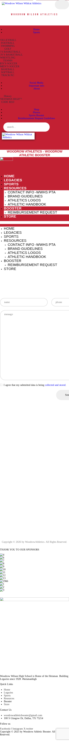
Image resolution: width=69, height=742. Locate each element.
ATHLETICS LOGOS (24, 200)
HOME (9, 176)
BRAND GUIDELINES (25, 196)
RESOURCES (15, 188)
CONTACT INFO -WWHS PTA (32, 192)
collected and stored (55, 385)
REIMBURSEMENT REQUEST (32, 212)
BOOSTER (13, 208)
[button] (34, 222)
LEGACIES (13, 180)
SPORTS (11, 184)
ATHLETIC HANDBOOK (27, 204)
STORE (10, 216)
